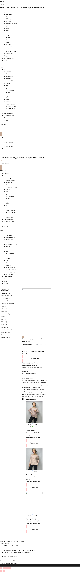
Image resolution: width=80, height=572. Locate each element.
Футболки (8, 21)
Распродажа (9, 54)
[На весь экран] (6, 568)
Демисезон (11, 33)
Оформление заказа (9, 58)
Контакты (6, 63)
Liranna (2, 1)
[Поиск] (1, 134)
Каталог (6, 12)
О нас (5, 60)
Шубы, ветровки (12, 49)
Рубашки (8, 26)
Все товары (9, 14)
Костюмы (8, 44)
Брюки (7, 30)
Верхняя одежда (10, 47)
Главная (24, 339)
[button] (40, 67)
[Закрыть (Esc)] (1, 568)
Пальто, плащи (12, 51)
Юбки (7, 40)
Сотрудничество (8, 56)
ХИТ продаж (9, 19)
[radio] (42, 344)
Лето (9, 37)
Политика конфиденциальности (9, 563)
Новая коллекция (10, 17)
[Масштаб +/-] (9, 568)
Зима (9, 35)
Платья (7, 42)
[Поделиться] (4, 568)
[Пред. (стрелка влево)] (1, 571)
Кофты (7, 28)
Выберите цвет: (27, 344)
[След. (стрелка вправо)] (4, 571)
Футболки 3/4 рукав (11, 24)
